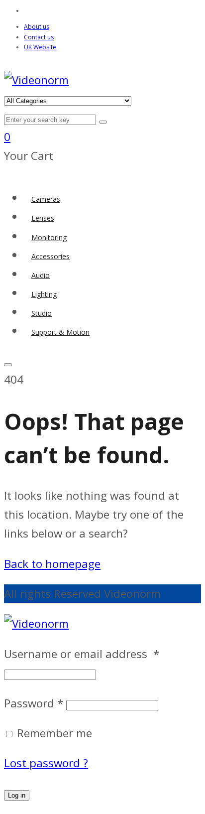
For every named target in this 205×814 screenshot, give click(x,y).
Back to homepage (52, 563)
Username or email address (81, 654)
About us (36, 26)
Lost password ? (46, 763)
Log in (16, 795)
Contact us (39, 37)
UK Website (40, 47)
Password (33, 703)
